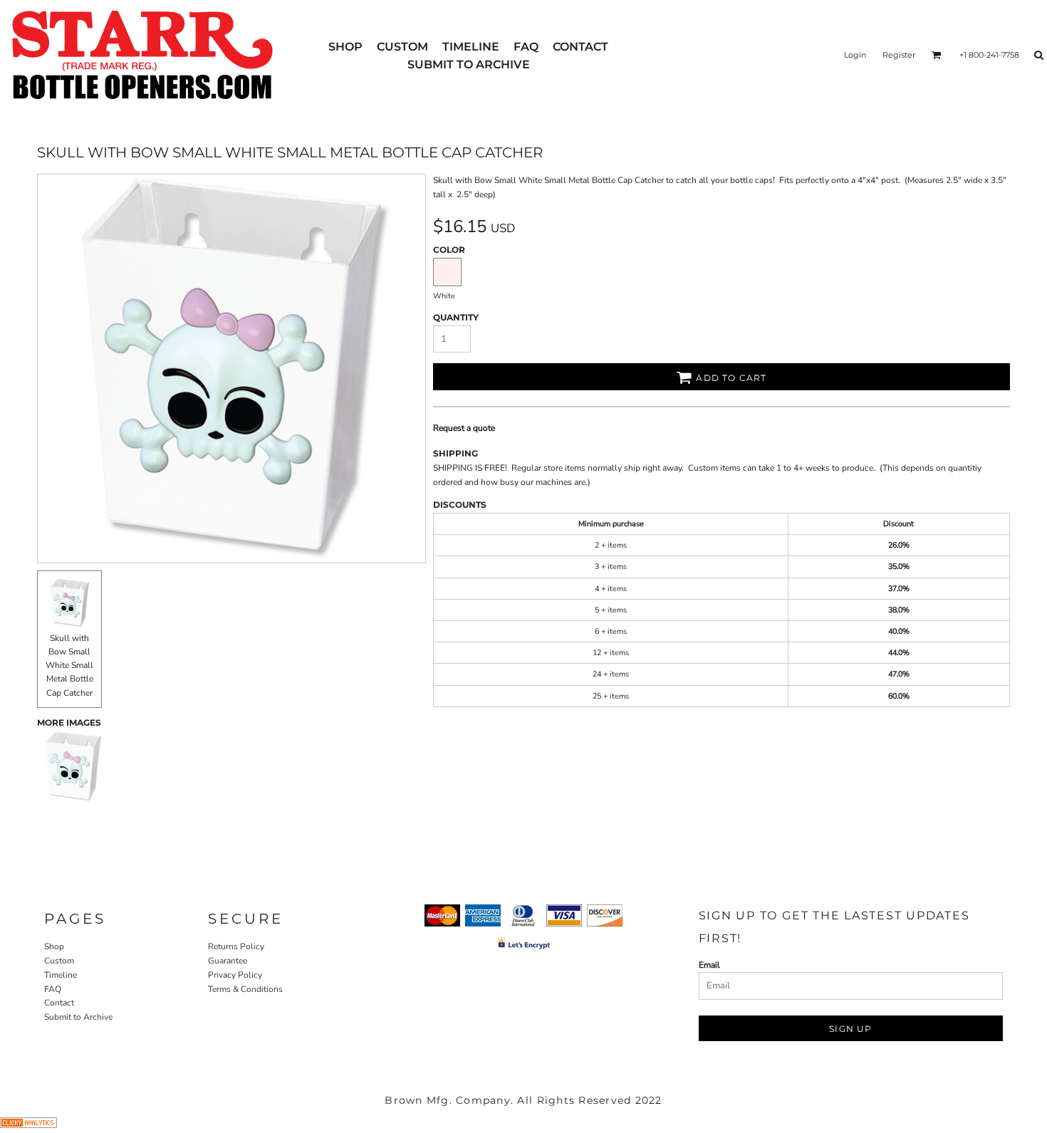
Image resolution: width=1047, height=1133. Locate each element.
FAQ (52, 989)
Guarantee (227, 960)
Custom (59, 960)
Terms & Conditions (245, 989)
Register (898, 55)
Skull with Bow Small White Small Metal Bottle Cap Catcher (69, 665)
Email (709, 965)
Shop (54, 946)
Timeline (60, 975)
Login (855, 55)
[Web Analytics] (28, 1125)
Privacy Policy (235, 975)
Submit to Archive (78, 1017)
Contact (59, 1002)
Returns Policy (236, 946)
